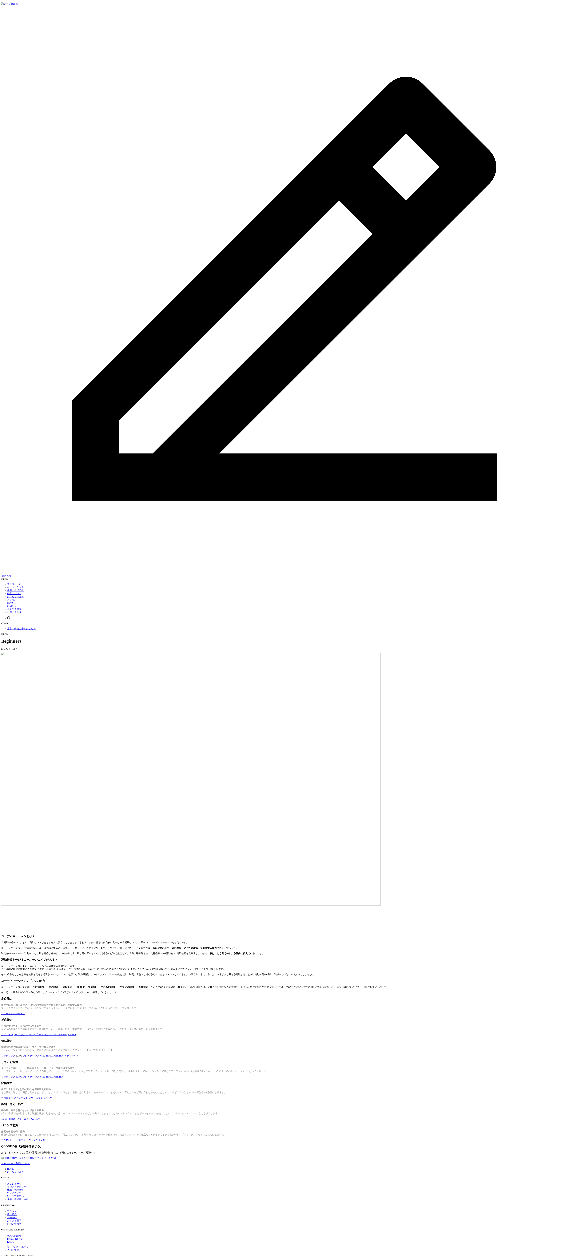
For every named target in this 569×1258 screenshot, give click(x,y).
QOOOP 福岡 (14, 1235)
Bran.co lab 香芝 (15, 1239)
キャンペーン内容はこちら (15, 1163)
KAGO (10, 1242)
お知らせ (12, 1217)
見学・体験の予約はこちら (21, 628)
